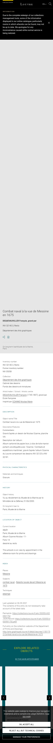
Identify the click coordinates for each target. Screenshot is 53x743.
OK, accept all (26, 724)
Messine (6, 574)
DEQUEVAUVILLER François (15, 321)
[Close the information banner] (48, 22)
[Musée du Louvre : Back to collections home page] (26, 4)
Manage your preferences (26, 737)
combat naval (9, 582)
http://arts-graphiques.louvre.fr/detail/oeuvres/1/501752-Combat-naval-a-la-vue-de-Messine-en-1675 (26, 633)
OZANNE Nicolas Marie (22, 401)
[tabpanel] (26, 697)
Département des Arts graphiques (17, 380)
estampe (6, 594)
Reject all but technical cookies (26, 730)
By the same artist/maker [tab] (27, 659)
